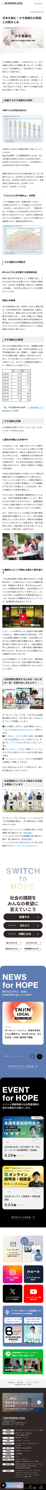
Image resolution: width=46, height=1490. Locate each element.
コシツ (17, 1456)
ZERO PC (18, 1437)
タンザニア (26, 1472)
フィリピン (34, 1472)
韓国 (26, 1477)
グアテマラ (37, 1470)
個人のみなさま (11, 943)
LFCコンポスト (29, 1430)
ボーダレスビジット (33, 1443)
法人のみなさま (31, 943)
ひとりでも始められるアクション (18, 729)
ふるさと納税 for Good (22, 1435)
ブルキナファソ (20, 1475)
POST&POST (19, 1430)
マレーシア (29, 1475)
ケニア (17, 1477)
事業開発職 (26, 839)
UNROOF (18, 1451)
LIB (29, 1464)
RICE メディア (20, 1433)
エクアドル (19, 1472)
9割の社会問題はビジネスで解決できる (21, 739)
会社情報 (11, 1382)
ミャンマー (29, 1470)
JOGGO (24, 1464)
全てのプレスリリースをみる (21, 1066)
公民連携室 (19, 1453)
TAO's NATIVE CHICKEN (23, 1468)
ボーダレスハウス (21, 1443)
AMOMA (18, 1464)
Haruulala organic (21, 1466)
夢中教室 (18, 1448)
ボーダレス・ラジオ (15, 749)
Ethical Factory (32, 1466)
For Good (28, 1433)
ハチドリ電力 (39, 1430)
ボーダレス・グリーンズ (23, 1440)
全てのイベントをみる (21, 1217)
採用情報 (27, 832)
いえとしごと (26, 1451)
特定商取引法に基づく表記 (23, 1384)
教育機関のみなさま (31, 949)
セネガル (36, 1475)
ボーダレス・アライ (15, 758)
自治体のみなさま (11, 949)
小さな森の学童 (26, 1448)
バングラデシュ (20, 1470)
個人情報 (20, 1382)
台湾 (29, 1477)
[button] (33, 1056)
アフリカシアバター (37, 1464)
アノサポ (25, 1437)
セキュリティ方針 (32, 1382)
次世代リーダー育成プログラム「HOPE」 (28, 1461)
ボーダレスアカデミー (27, 845)
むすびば (18, 1445)
